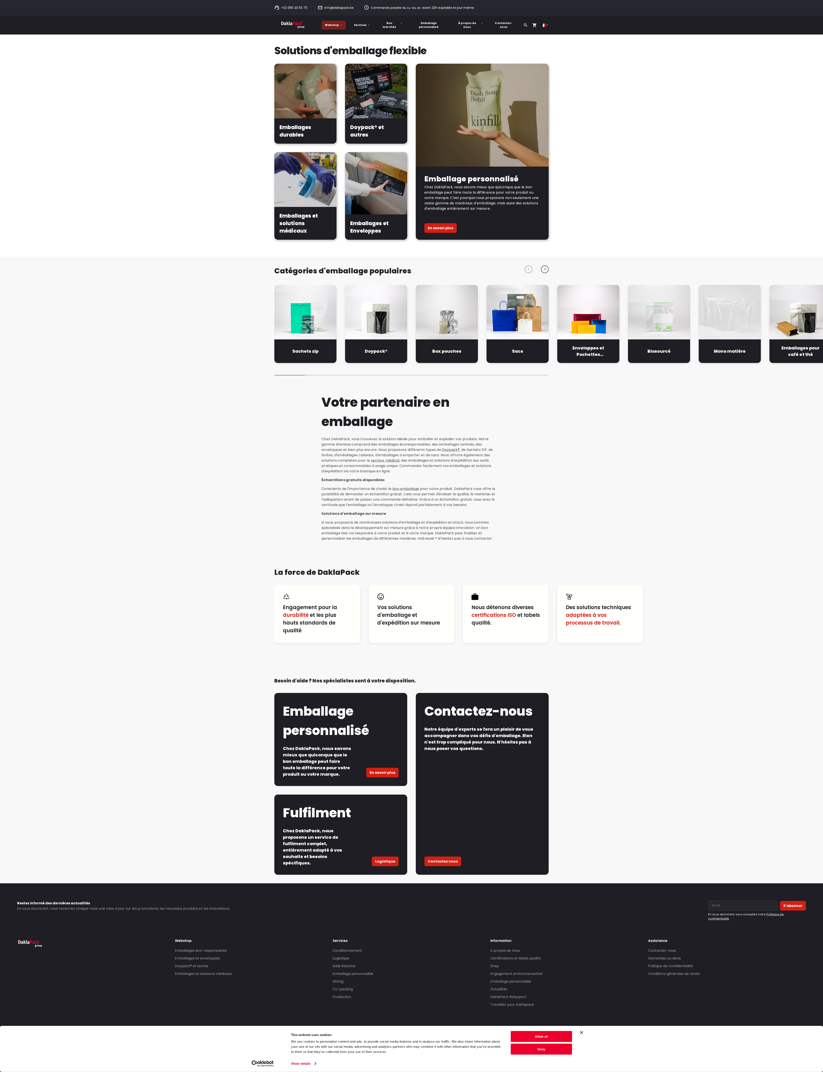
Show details (301, 1063)
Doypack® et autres (191, 966)
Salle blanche (344, 966)
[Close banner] (581, 1032)
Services (360, 25)
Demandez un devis (664, 958)
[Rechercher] (525, 25)
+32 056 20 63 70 (294, 8)
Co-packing (343, 989)
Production (342, 996)
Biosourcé (658, 351)
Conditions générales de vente (674, 973)
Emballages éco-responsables (201, 950)
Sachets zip (305, 351)
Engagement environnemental (516, 973)
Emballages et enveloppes (197, 958)
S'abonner (792, 905)
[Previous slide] (528, 269)
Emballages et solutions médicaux (203, 973)
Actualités (498, 989)
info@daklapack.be (339, 8)
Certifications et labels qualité (515, 958)
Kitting (338, 981)
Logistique (385, 861)
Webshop (332, 25)
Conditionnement (347, 950)
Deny (541, 1049)
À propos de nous (467, 25)
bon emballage (405, 488)
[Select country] (545, 25)
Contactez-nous (503, 25)
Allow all (541, 1036)
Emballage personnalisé (429, 25)
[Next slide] (545, 269)
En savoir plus (440, 228)
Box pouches (446, 351)
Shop (494, 966)
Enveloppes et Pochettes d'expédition (588, 351)
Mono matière (730, 351)
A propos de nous (505, 950)
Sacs (517, 351)
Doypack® (376, 351)
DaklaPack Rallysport (508, 996)
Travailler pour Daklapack (512, 1004)
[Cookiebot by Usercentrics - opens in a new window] (262, 1063)
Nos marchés (389, 25)
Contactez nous (443, 861)
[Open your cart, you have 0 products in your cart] (534, 25)
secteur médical (385, 460)
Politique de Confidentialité (670, 966)
